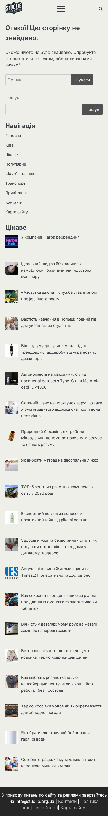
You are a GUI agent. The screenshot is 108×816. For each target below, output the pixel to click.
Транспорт (15, 183)
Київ (9, 145)
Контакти (14, 202)
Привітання (16, 192)
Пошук (12, 97)
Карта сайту (16, 212)
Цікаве (11, 154)
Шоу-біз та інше (20, 173)
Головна (13, 135)
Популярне (15, 164)
